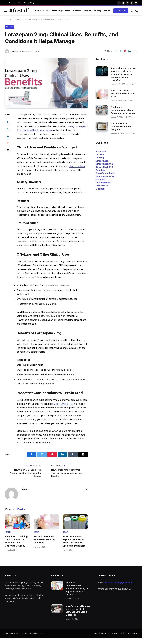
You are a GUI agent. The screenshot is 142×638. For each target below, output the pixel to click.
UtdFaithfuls (102, 185)
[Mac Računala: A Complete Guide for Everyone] (102, 126)
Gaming (97, 10)
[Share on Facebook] (116, 51)
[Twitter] (7, 129)
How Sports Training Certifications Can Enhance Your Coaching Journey (16, 541)
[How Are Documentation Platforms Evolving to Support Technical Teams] (57, 585)
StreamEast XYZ (104, 163)
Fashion (87, 10)
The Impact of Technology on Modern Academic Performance (123, 110)
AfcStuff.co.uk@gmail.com (118, 582)
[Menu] (5, 10)
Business (77, 10)
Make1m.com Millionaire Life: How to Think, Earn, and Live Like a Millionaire (78, 610)
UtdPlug (100, 157)
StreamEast (102, 160)
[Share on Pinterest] (125, 51)
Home (38, 10)
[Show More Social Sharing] (135, 51)
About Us (7, 3)
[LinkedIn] (7, 136)
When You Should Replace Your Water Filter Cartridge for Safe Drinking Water (74, 541)
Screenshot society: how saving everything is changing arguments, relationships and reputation (123, 74)
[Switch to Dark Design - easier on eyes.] (132, 11)
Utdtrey (100, 154)
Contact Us (17, 3)
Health (107, 10)
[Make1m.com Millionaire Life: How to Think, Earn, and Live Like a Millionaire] (57, 608)
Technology (57, 10)
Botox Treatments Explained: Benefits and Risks (44, 539)
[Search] (136, 10)
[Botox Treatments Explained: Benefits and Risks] (46, 521)
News (67, 10)
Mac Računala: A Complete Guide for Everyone (121, 126)
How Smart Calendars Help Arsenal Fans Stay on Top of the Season (25, 472)
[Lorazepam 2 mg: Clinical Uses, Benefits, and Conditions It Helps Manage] (46, 83)
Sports (46, 10)
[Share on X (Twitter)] (121, 51)
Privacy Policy (29, 3)
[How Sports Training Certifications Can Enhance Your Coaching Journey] (17, 521)
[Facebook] (7, 122)
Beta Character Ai (105, 176)
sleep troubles (77, 166)
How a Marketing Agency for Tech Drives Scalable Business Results (66, 472)
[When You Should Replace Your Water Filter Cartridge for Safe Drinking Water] (75, 521)
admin (15, 51)
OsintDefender (103, 182)
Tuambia (100, 179)
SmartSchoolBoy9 (105, 173)
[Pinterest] (7, 143)
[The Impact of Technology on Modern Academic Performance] (102, 110)
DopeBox (100, 170)
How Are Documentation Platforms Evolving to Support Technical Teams (77, 588)
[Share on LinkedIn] (129, 51)
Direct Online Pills (63, 403)
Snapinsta (101, 151)
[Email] (7, 150)
